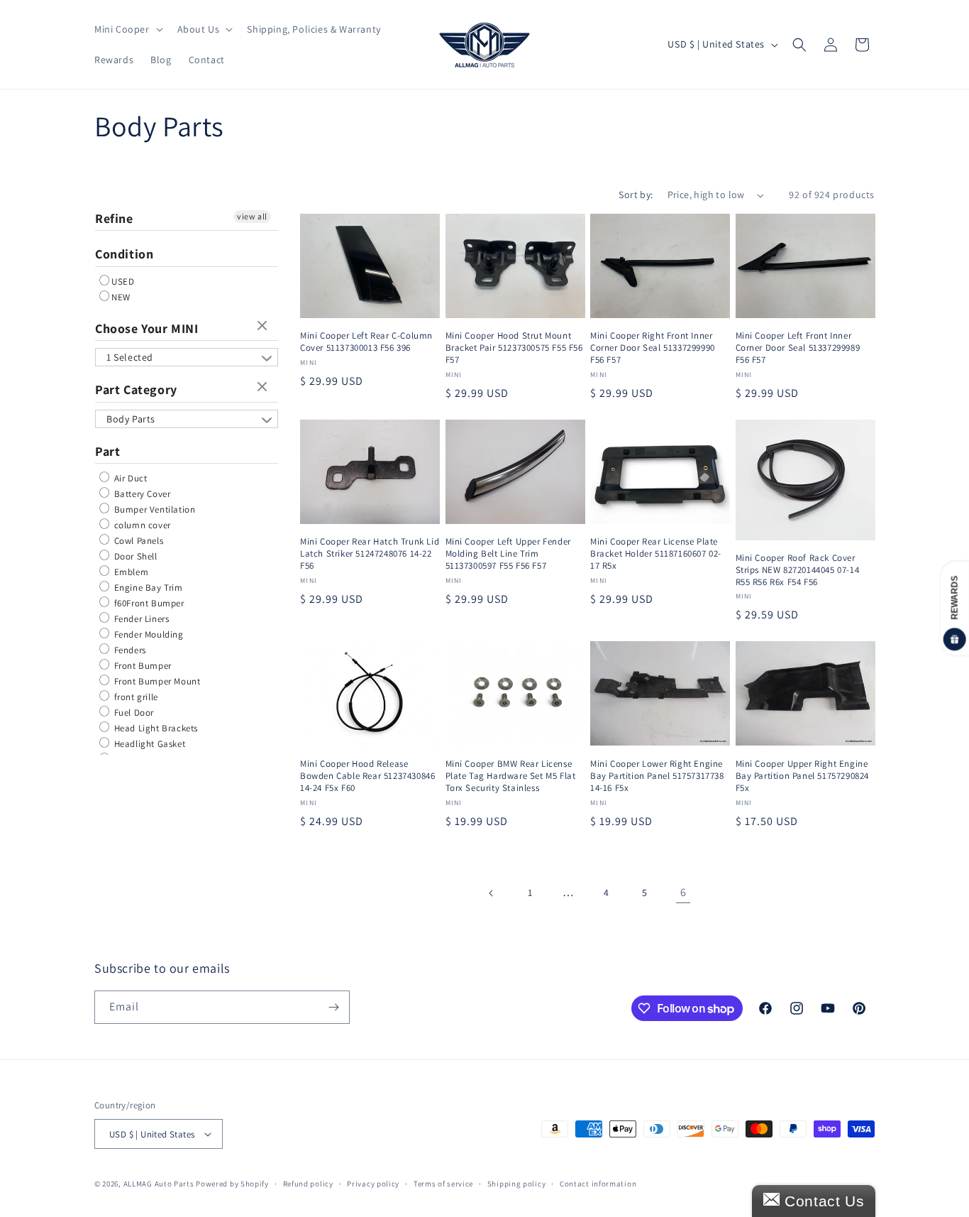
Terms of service (443, 1184)
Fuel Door (132, 712)
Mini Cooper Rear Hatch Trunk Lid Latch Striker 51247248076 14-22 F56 (369, 554)
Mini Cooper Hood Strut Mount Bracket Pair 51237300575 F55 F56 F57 (514, 348)
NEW (121, 297)
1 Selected (129, 357)
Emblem (129, 572)
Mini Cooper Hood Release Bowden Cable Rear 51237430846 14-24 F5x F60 (367, 776)
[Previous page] (491, 893)
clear (264, 327)
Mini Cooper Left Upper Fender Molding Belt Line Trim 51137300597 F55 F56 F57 (508, 554)
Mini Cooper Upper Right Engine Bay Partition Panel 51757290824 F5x (803, 776)
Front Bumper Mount (155, 681)
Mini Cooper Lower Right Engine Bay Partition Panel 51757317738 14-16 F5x (657, 776)
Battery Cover (140, 494)
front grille (134, 697)
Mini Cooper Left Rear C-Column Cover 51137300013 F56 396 (366, 342)
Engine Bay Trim (147, 588)
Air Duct (129, 478)
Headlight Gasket (148, 744)
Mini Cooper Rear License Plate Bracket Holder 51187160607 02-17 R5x (655, 554)
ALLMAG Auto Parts (158, 1184)
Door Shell (134, 556)
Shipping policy (516, 1184)
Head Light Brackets (154, 728)
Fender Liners (140, 619)
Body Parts (130, 419)
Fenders (128, 650)
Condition (124, 254)
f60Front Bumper (147, 603)
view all (252, 216)
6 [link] (683, 892)
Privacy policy (373, 1184)
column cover (141, 525)
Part (107, 451)
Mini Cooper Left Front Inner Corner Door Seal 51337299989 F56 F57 (798, 348)
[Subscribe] (333, 1007)
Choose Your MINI (147, 328)
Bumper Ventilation (153, 509)
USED (122, 281)
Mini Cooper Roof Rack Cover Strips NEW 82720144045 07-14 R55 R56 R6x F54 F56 (798, 570)
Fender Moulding (147, 634)
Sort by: (636, 194)
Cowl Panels (137, 541)
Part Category (136, 389)
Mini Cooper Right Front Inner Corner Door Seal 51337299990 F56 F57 (652, 348)
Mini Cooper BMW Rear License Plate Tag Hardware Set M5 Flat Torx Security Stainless (510, 776)
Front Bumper (141, 666)
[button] (127, 29)
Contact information (598, 1184)
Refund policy (308, 1184)
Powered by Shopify (232, 1184)
